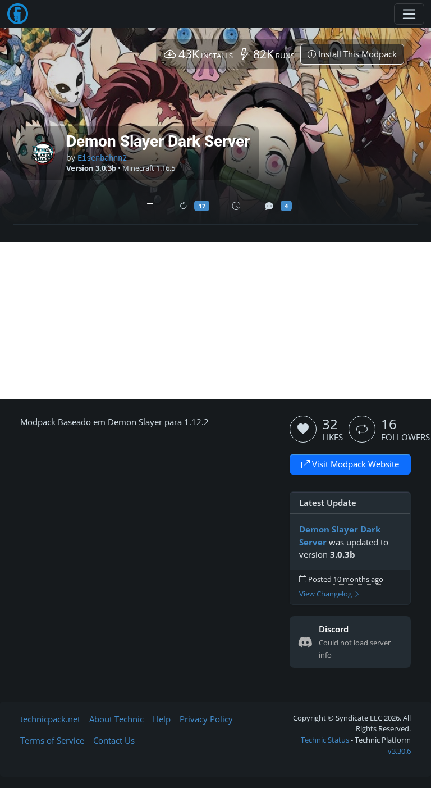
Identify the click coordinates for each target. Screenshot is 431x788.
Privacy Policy (206, 719)
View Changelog (326, 594)
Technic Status (325, 740)
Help (162, 719)
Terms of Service (52, 740)
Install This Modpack (356, 54)
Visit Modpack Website (354, 464)
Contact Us (114, 740)
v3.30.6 (399, 751)
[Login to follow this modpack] (362, 429)
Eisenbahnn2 (102, 157)
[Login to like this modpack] (303, 429)
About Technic (116, 719)
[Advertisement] (215, 320)
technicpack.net (50, 719)
